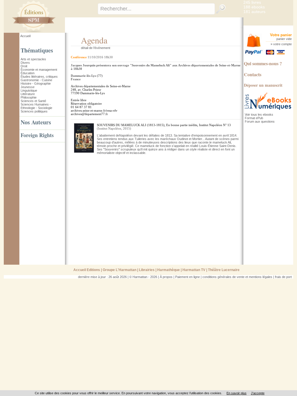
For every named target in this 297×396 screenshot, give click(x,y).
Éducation (28, 73)
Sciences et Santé (33, 101)
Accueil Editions (86, 270)
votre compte (282, 44)
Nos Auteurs (36, 122)
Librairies (147, 270)
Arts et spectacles (33, 59)
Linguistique (29, 90)
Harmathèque (168, 270)
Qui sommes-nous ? (263, 63)
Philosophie (29, 97)
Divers (25, 62)
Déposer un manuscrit (263, 85)
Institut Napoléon (109, 128)
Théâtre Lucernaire (224, 270)
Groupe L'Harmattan (119, 270)
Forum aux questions (260, 121)
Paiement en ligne (187, 277)
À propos (166, 277)
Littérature (28, 94)
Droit (24, 66)
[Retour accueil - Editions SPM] (42, 31)
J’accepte (258, 393)
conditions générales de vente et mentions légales (237, 277)
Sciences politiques (34, 111)
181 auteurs (254, 11)
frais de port (283, 277)
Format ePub (254, 118)
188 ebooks (254, 7)
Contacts (252, 74)
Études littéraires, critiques (39, 76)
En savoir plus (237, 393)
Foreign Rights (37, 135)
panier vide (284, 39)
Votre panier (281, 35)
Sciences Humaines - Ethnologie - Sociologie (36, 106)
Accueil (25, 36)
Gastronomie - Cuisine (36, 80)
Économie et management (39, 69)
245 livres (252, 2)
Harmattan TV (193, 270)
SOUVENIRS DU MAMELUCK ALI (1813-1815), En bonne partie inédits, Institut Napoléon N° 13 (164, 125)
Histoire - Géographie (36, 83)
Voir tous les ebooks (259, 114)
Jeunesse (28, 87)
